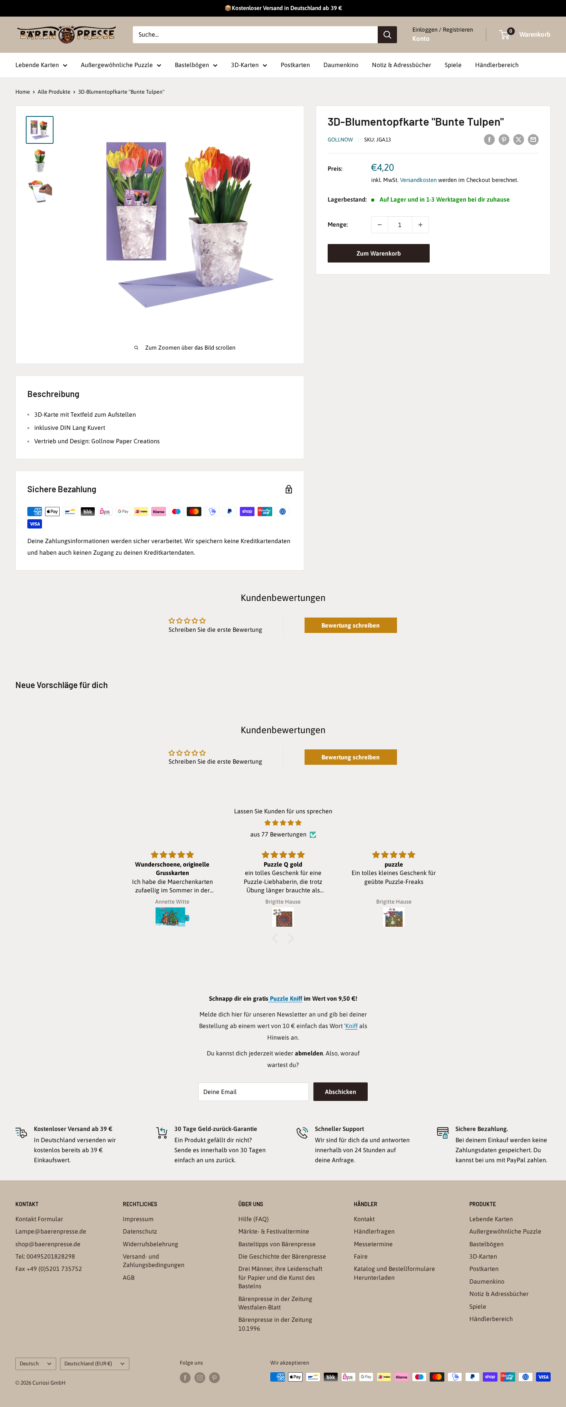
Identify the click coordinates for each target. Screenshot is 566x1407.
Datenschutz (140, 1231)
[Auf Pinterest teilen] (504, 139)
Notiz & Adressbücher (401, 64)
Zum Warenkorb (379, 253)
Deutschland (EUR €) (88, 1363)
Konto (421, 38)
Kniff (351, 1025)
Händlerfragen (374, 1231)
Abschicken (340, 1091)
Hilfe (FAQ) (253, 1218)
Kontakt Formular (39, 1218)
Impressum (138, 1218)
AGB (128, 1277)
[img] (283, 823)
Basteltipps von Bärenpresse (277, 1243)
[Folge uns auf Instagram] (199, 1377)
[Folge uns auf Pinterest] (214, 1377)
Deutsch (29, 1363)
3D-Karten (245, 64)
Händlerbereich (497, 64)
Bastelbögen (192, 64)
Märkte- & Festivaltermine (273, 1231)
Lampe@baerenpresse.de (50, 1231)
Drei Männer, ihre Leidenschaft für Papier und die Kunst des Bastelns (280, 1277)
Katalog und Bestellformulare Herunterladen (394, 1273)
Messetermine (373, 1243)
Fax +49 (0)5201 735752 (48, 1268)
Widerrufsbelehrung (150, 1243)
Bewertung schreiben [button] (351, 625)
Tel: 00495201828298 (45, 1256)
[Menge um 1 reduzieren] (380, 225)
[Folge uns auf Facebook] (185, 1377)
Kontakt (364, 1218)
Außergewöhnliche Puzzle (117, 64)
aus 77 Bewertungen (278, 834)
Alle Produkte (54, 92)
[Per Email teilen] (533, 139)
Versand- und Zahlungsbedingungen (153, 1260)
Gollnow (340, 139)
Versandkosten (418, 180)
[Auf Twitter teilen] (518, 139)
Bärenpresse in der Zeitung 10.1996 (275, 1323)
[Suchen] (387, 34)
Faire (361, 1256)
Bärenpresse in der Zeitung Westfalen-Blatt (275, 1303)
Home (22, 92)
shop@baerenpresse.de (47, 1243)
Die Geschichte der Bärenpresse (282, 1256)
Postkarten (295, 64)
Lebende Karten (37, 64)
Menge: (338, 224)
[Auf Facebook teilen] (489, 139)
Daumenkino (340, 64)
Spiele (453, 64)
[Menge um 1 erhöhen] (420, 225)
